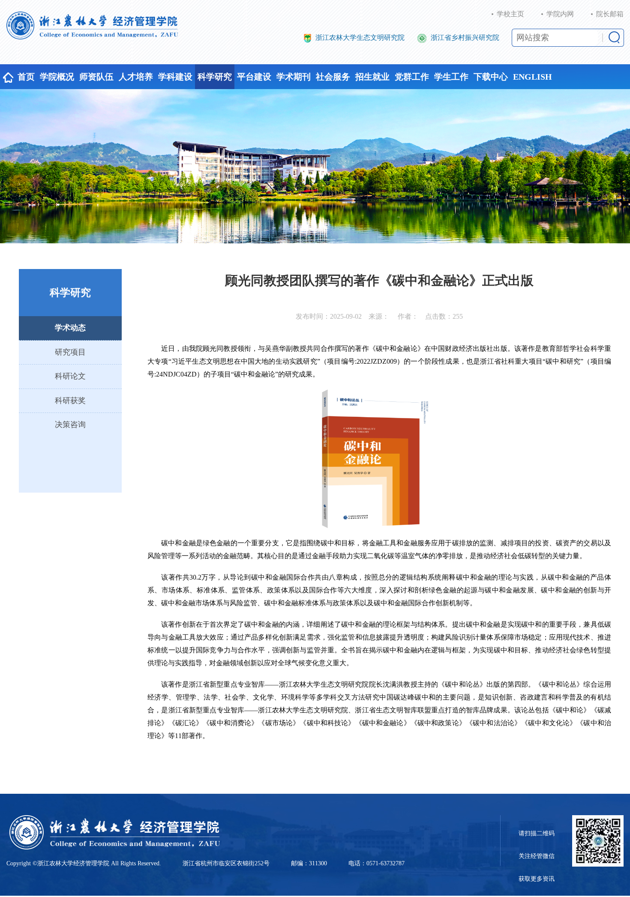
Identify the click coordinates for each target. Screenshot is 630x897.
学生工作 (451, 76)
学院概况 (57, 76)
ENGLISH (532, 76)
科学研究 (215, 76)
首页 (26, 76)
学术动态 (70, 327)
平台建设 (254, 76)
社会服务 (333, 76)
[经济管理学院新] (92, 25)
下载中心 (491, 76)
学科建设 (175, 76)
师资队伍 (96, 76)
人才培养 (136, 76)
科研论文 (70, 376)
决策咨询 (70, 424)
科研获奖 (70, 400)
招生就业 (372, 76)
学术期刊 (293, 76)
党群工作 (412, 76)
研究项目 (70, 352)
